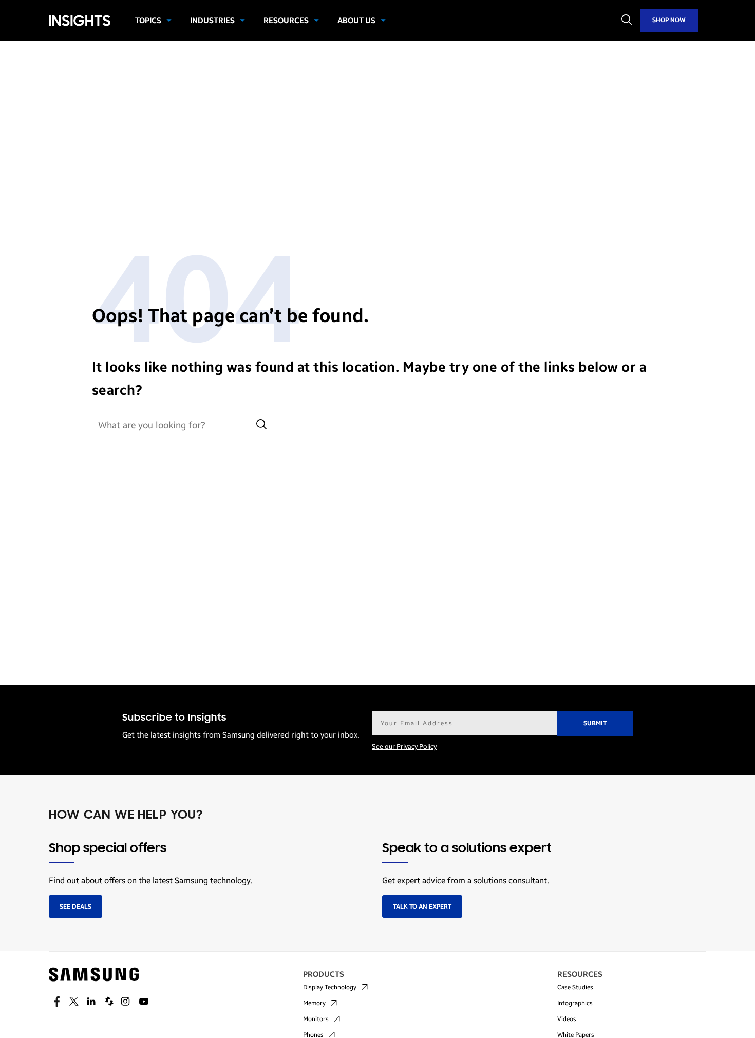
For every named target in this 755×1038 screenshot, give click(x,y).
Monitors (316, 1019)
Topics (148, 20)
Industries (212, 20)
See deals (75, 906)
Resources (286, 20)
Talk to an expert (422, 906)
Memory (314, 1003)
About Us (356, 20)
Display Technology (329, 987)
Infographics (575, 1003)
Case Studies (575, 987)
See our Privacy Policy (404, 747)
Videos (566, 1019)
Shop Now (669, 20)
